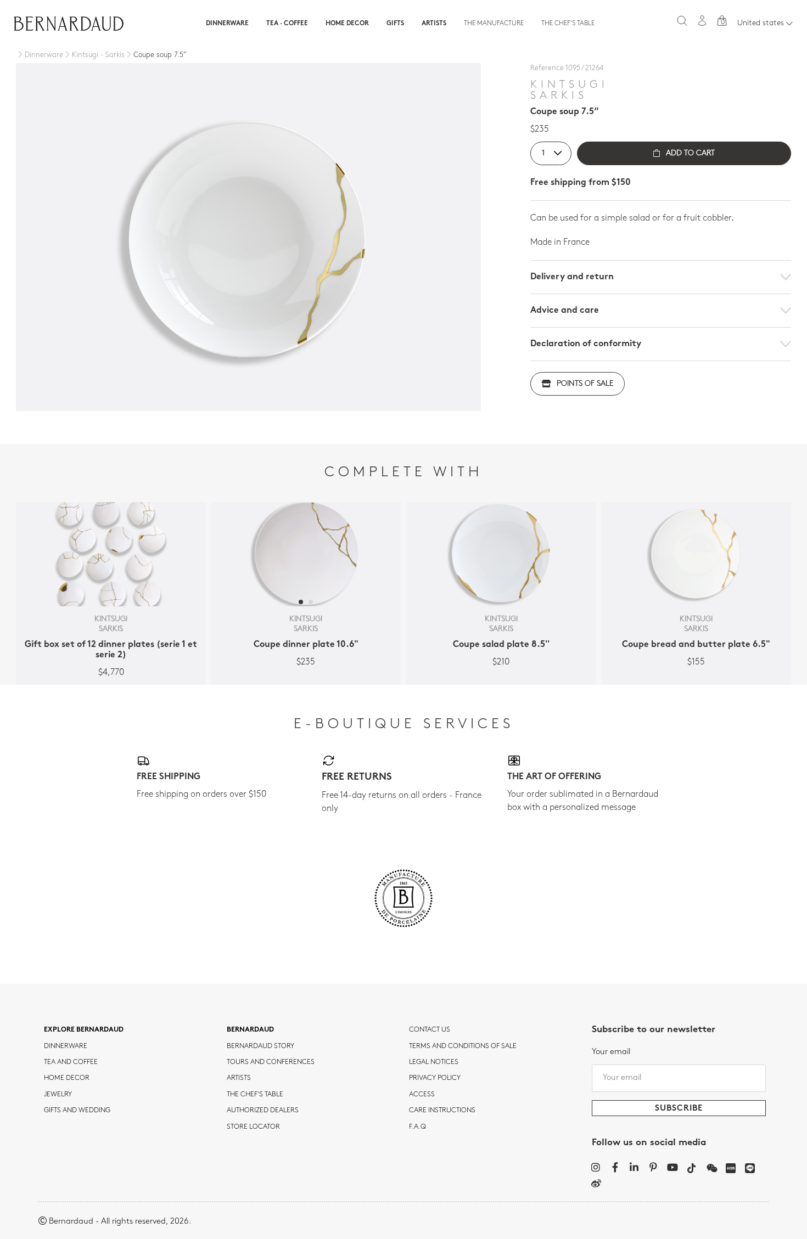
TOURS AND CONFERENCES (271, 1062)
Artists (434, 23)
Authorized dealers (263, 1110)
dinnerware (65, 1046)
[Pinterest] (653, 1167)
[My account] (702, 20)
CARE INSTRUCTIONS (442, 1110)
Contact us (429, 1030)
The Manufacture (494, 23)
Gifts (395, 23)
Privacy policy (435, 1078)
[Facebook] (615, 1167)
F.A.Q (417, 1127)
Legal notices (433, 1062)
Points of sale (585, 384)
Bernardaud (250, 1030)
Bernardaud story (260, 1046)
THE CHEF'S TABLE (255, 1094)
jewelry (58, 1094)
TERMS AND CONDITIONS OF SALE (463, 1046)
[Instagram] (596, 1167)
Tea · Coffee (287, 23)
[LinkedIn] (634, 1167)
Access (422, 1094)
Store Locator (253, 1127)
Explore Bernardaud (84, 1030)
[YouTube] (672, 1167)
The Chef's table (568, 23)
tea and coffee (71, 1062)
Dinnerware (227, 23)
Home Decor (347, 23)
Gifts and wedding (77, 1110)
